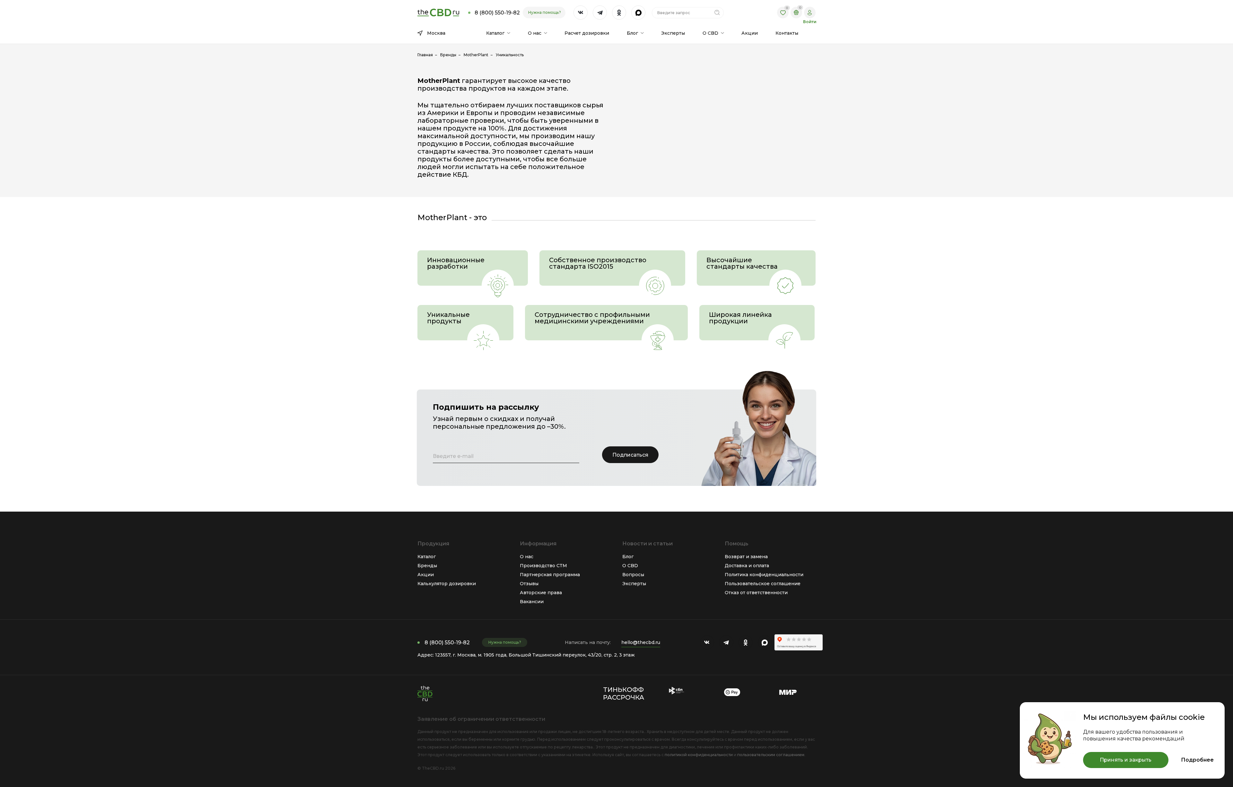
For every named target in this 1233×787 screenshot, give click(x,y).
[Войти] (810, 12)
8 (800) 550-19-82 (447, 642)
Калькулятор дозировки (446, 583)
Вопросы (633, 574)
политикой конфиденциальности (699, 754)
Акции (749, 33)
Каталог (426, 556)
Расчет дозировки (586, 33)
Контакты (786, 33)
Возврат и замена (746, 556)
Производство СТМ (543, 565)
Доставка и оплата (747, 565)
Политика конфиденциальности (764, 574)
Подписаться (630, 455)
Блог (628, 556)
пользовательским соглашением (770, 754)
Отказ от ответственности (756, 592)
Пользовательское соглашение (762, 583)
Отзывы (529, 583)
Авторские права (541, 592)
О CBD (630, 565)
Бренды (427, 565)
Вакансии (532, 601)
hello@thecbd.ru (640, 642)
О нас (526, 556)
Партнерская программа (550, 574)
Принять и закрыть (1125, 760)
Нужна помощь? (544, 12)
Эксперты (673, 33)
